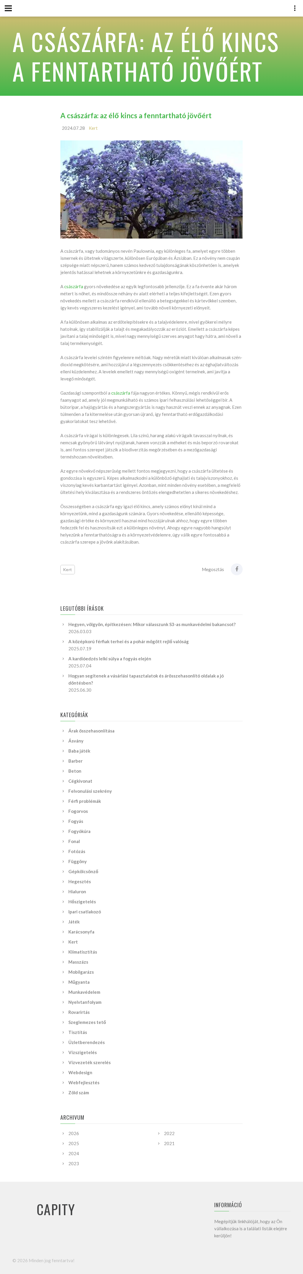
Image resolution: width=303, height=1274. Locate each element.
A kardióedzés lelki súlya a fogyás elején (109, 658)
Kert (93, 128)
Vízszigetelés (82, 1052)
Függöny (77, 861)
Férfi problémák (84, 801)
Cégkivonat (80, 781)
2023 (73, 1163)
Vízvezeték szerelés (89, 1062)
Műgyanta (79, 982)
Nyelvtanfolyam (84, 1002)
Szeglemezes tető (87, 1022)
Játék (74, 921)
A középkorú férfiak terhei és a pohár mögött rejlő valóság (128, 641)
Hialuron (77, 891)
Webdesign (80, 1072)
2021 (169, 1143)
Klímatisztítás (82, 951)
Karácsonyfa (81, 931)
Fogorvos (78, 811)
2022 (169, 1133)
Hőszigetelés (82, 901)
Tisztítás (77, 1032)
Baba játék (79, 750)
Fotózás (76, 851)
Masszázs (78, 962)
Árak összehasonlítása (91, 730)
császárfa (73, 286)
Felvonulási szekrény (90, 791)
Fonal (74, 841)
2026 (73, 1133)
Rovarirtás (79, 1012)
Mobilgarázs (81, 972)
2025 (73, 1143)
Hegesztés (79, 881)
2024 (73, 1153)
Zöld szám (78, 1092)
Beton (74, 771)
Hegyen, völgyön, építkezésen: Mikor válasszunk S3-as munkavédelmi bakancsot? (152, 624)
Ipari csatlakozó (84, 911)
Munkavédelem (84, 992)
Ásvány (75, 740)
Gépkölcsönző (83, 871)
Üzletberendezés (86, 1042)
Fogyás (75, 821)
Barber (75, 761)
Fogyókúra (79, 831)
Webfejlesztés (83, 1082)
